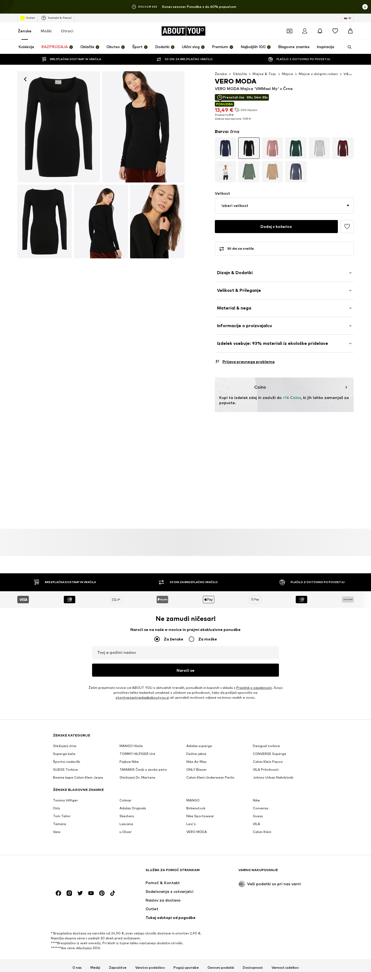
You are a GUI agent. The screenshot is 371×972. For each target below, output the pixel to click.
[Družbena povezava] (58, 893)
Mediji (95, 967)
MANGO (193, 800)
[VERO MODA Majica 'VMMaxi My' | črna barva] (44, 221)
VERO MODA (196, 832)
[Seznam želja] (335, 31)
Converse (260, 808)
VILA (256, 824)
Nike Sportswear (200, 816)
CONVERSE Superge (269, 754)
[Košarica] (350, 31)
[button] (284, 205)
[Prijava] (304, 31)
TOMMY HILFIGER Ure (137, 754)
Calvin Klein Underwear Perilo (210, 777)
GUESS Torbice (65, 769)
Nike (256, 800)
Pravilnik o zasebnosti (254, 688)
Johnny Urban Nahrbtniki (273, 777)
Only (56, 808)
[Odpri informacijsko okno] (365, 7)
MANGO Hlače (131, 746)
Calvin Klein (262, 832)
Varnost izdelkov (285, 967)
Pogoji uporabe (186, 967)
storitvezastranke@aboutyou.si (142, 697)
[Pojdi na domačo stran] (82, 872)
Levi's (191, 824)
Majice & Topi (264, 74)
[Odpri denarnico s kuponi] (289, 31)
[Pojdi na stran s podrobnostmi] (225, 148)
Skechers (127, 816)
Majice (287, 74)
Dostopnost (253, 967)
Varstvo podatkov (150, 967)
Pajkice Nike (129, 762)
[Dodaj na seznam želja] (347, 226)
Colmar (125, 800)
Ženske (25, 31)
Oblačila (240, 74)
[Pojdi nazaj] (25, 79)
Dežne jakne (196, 754)
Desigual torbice (266, 746)
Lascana (126, 824)
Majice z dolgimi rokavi (318, 74)
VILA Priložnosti (266, 769)
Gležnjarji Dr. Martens (137, 777)
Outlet (30, 17)
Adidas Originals (133, 808)
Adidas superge (199, 746)
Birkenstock (195, 808)
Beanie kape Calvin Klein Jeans (78, 777)
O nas (77, 967)
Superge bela (64, 754)
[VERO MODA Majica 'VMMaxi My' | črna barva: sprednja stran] (58, 126)
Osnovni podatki (220, 967)
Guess (258, 816)
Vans (57, 832)
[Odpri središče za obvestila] (320, 31)
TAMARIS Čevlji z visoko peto (143, 769)
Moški (46, 31)
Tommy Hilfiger (65, 800)
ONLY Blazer (196, 769)
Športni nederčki (66, 762)
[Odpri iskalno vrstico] (347, 47)
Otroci (67, 31)
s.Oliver (126, 832)
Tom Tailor (62, 816)
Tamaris (59, 824)
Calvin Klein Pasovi (268, 762)
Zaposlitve (118, 967)
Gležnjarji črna (64, 746)
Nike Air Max (196, 762)
